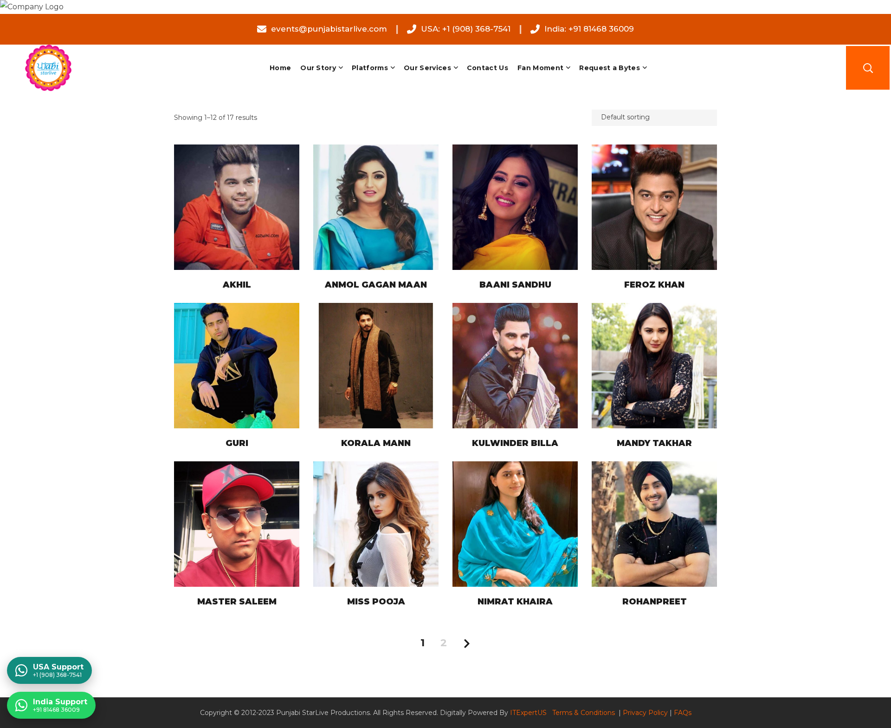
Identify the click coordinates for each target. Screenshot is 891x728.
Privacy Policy (645, 712)
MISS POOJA (376, 602)
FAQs (682, 712)
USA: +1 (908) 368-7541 (465, 28)
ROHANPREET (654, 602)
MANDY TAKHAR (654, 443)
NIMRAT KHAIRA (515, 602)
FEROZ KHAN (654, 285)
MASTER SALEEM (237, 602)
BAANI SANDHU (515, 285)
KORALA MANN (376, 443)
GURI (237, 443)
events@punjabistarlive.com (329, 28)
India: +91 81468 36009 (589, 28)
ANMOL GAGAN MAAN (376, 285)
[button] (868, 68)
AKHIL (237, 285)
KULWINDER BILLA (515, 443)
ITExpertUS (528, 712)
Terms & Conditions (584, 712)
